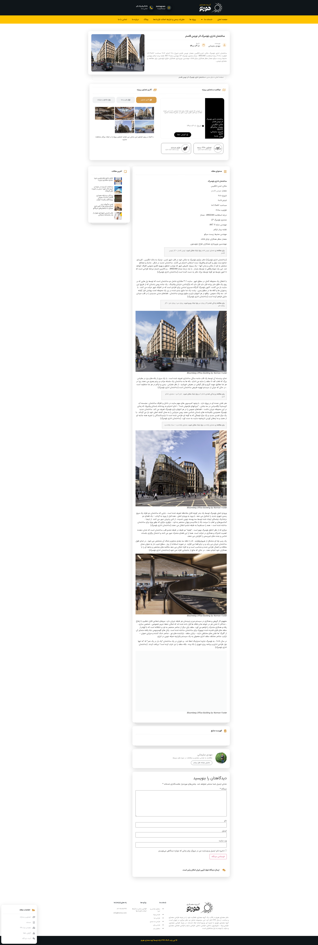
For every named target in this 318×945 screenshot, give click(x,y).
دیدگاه (223, 789)
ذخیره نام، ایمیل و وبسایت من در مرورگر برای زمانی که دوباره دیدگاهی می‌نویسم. (191, 851)
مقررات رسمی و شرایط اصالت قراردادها (168, 19)
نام (225, 821)
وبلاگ (146, 19)
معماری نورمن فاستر (208, 250)
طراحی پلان (156, 925)
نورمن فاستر (216, 190)
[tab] (146, 100)
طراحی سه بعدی (155, 922)
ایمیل (224, 831)
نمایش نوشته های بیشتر (201, 762)
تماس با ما (122, 19)
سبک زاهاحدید (169, 425)
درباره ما (135, 19)
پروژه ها (192, 19)
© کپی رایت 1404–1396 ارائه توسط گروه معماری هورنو (159, 940)
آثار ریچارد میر (202, 303)
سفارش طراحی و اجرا (155, 910)
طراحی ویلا (156, 915)
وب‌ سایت (223, 841)
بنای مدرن (209, 77)
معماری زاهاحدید (209, 425)
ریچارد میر (180, 303)
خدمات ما (208, 19)
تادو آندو (179, 394)
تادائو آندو (201, 394)
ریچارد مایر (172, 303)
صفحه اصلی (222, 19)
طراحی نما (157, 918)
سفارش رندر (156, 928)
